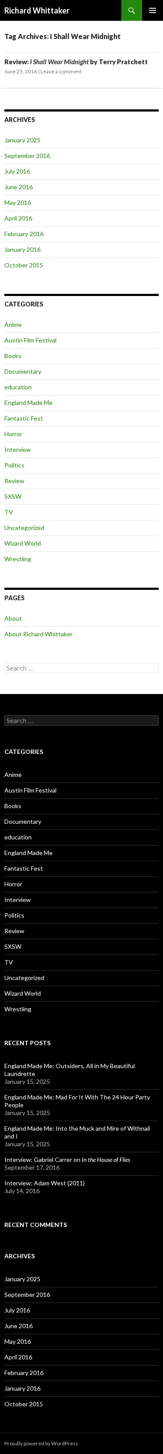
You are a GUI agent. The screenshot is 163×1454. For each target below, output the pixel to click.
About (13, 618)
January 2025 (22, 140)
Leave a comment (61, 71)
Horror (13, 434)
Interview (17, 449)
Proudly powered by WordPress (41, 1443)
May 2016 (17, 202)
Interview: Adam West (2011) (44, 1183)
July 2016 (17, 171)
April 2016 (18, 218)
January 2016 (22, 249)
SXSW (12, 496)
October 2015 (23, 265)
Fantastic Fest (23, 418)
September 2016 (27, 155)
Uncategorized (24, 527)
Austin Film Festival (30, 340)
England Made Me (28, 402)
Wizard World (22, 543)
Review (14, 480)
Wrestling (17, 559)
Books (12, 355)
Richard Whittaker (37, 10)
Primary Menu (152, 10)
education (18, 387)
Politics (14, 465)
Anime (13, 324)
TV (8, 512)
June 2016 (18, 187)
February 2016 (23, 233)
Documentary (22, 371)
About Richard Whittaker (38, 634)
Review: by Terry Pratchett (76, 62)
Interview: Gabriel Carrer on (67, 1159)
